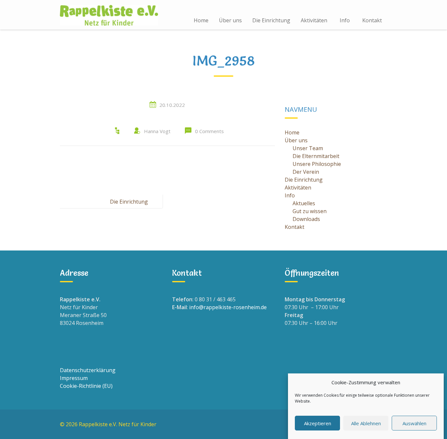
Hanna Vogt (157, 131)
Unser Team (308, 148)
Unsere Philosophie (317, 164)
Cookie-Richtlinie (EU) (86, 385)
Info (345, 20)
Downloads (306, 219)
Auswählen (414, 423)
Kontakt (372, 20)
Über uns (230, 20)
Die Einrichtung (271, 20)
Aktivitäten (314, 20)
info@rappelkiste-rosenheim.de (228, 307)
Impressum (74, 378)
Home (201, 20)
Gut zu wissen (310, 211)
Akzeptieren (317, 423)
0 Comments (209, 131)
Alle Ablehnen (366, 423)
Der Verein (306, 171)
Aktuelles (304, 203)
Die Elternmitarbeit (316, 156)
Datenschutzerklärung (88, 370)
